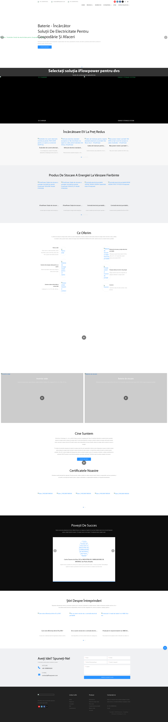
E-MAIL (44, 673)
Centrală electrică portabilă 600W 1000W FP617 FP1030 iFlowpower (119, 206)
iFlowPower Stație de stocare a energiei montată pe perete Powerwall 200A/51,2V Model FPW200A (72, 206)
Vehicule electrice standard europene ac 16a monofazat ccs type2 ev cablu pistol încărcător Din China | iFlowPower (72, 148)
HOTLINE (45, 665)
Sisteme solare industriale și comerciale (51, 285)
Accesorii (91, 710)
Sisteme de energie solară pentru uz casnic (49, 265)
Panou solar (55, 247)
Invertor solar (42, 379)
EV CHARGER (42, 121)
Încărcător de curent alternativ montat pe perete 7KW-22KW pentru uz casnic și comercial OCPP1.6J (48, 148)
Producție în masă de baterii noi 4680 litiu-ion (116, 631)
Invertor (112, 285)
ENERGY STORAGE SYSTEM (126, 121)
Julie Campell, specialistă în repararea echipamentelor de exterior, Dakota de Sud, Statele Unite (84, 563)
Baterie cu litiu (92, 708)
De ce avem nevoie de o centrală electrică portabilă (84, 631)
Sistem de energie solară (94, 701)
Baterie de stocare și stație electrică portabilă (118, 250)
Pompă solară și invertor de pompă (118, 270)
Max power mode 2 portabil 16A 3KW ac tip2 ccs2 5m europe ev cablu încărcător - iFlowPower (119, 146)
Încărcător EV (92, 699)
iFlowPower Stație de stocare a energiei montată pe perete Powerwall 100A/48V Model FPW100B (48, 206)
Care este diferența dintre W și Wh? (52, 631)
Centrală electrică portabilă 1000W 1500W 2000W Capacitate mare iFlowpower (96, 206)
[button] (2, 37)
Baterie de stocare (126, 379)
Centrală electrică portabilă (94, 706)
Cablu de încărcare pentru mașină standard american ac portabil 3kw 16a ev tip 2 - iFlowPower (96, 146)
